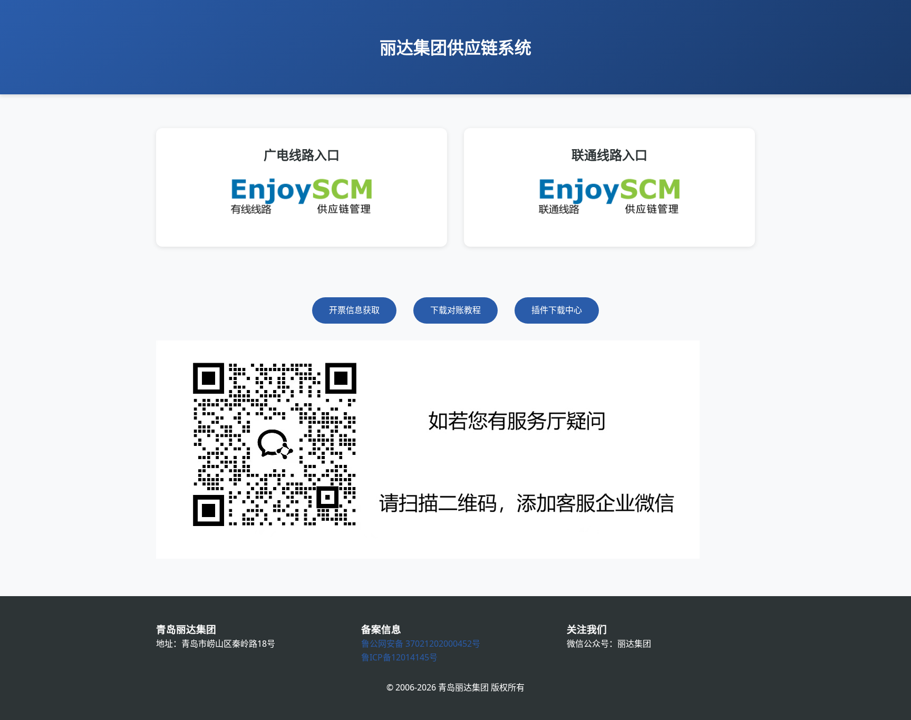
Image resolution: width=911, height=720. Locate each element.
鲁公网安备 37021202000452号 (420, 643)
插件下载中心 (556, 310)
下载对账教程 (455, 310)
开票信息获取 (354, 310)
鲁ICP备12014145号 (399, 657)
